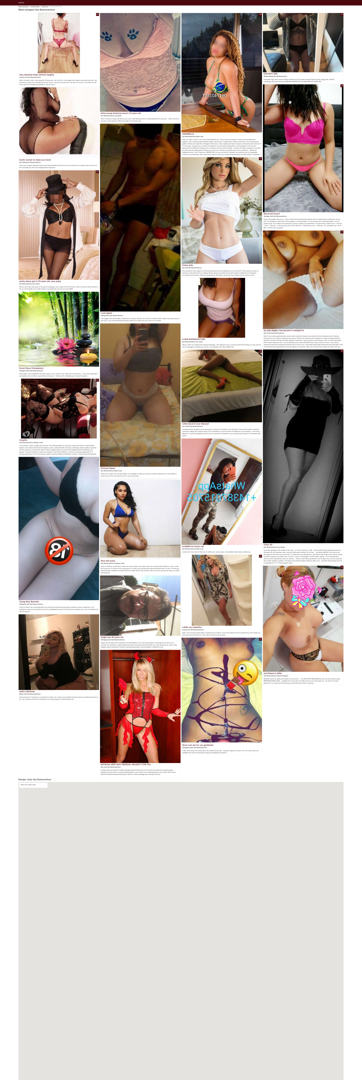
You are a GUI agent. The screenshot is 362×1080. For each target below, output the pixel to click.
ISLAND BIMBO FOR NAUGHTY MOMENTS (284, 330)
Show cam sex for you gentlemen (198, 745)
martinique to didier (273, 673)
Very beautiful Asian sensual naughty (36, 75)
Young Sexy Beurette (29, 601)
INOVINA (21, 3)
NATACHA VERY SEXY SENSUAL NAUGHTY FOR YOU (126, 764)
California (45, 6)
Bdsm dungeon (23, 6)
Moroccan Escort (272, 214)
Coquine (23, 440)
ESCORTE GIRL (271, 74)
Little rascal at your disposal (195, 424)
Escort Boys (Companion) (31, 368)
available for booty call (193, 546)
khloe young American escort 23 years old (121, 113)
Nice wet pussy (108, 561)
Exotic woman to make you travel (35, 160)
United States (35, 6)
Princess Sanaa (108, 468)
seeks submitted (27, 691)
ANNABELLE (188, 134)
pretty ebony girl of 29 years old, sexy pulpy (40, 281)
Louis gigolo (106, 313)
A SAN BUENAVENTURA (193, 339)
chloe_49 (268, 544)
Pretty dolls (187, 265)
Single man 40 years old (112, 637)
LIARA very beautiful (191, 627)
